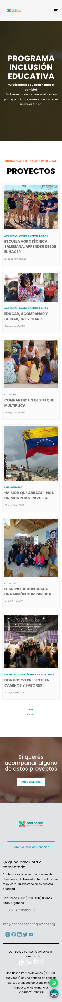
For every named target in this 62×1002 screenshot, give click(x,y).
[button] (53, 982)
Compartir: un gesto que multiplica (29, 403)
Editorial (11, 394)
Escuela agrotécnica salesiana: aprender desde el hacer (30, 246)
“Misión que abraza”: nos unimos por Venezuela (29, 495)
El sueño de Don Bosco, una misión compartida (27, 591)
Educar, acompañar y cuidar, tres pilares (26, 316)
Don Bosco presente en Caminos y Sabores (26, 683)
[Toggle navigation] (49, 10)
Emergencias (13, 487)
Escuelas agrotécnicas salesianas (29, 674)
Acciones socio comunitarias (26, 235)
